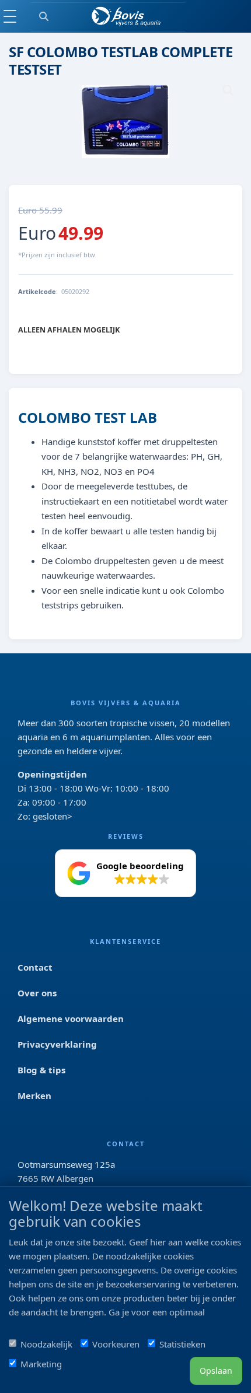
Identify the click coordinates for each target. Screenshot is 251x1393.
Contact (35, 967)
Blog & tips (41, 1070)
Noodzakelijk (46, 1344)
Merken (34, 1095)
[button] (125, 873)
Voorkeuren (116, 1344)
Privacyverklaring (57, 1044)
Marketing (41, 1364)
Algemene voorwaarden (71, 1018)
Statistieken (182, 1344)
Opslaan (216, 1370)
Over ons (37, 993)
